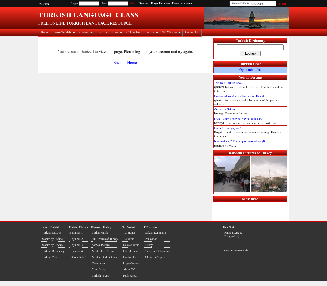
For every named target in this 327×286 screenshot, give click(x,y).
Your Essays (99, 269)
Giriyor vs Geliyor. (225, 109)
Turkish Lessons (51, 232)
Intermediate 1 (78, 257)
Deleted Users (131, 245)
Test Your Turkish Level (228, 83)
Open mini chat (250, 69)
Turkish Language (155, 232)
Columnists (133, 32)
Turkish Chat (250, 63)
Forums (256, 77)
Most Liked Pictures (103, 251)
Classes (84, 32)
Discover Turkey (107, 32)
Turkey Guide (100, 232)
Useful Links (130, 251)
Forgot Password (160, 3)
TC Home (129, 232)
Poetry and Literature (156, 251)
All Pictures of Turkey (105, 239)
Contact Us (192, 32)
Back (117, 62)
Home (44, 32)
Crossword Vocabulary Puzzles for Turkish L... (242, 96)
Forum (150, 32)
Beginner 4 (76, 251)
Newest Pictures (101, 245)
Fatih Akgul (130, 275)
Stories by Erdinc (52, 239)
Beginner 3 (76, 245)
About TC (129, 269)
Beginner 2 (76, 239)
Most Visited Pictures (104, 257)
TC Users (128, 239)
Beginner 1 (76, 232)
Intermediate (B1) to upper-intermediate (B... (240, 141)
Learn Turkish (62, 32)
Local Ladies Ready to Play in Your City (238, 119)
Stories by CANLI (53, 245)
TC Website (169, 32)
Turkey (148, 245)
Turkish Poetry (100, 275)
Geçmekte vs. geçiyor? (227, 128)
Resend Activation (182, 3)
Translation (150, 239)
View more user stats (236, 250)
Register (144, 3)
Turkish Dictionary (250, 40)
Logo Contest (131, 263)
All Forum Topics (154, 257)
